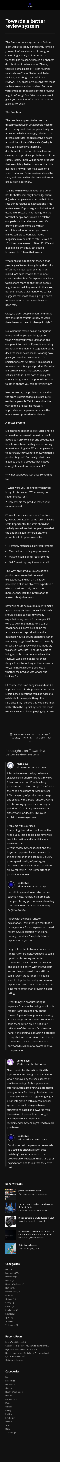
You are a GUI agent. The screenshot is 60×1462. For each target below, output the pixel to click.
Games (8, 1280)
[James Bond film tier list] (10, 1194)
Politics (8, 1306)
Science (8, 1314)
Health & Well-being (14, 1284)
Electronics (10, 1276)
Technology (14, 738)
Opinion (31, 734)
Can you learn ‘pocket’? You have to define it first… (35, 1205)
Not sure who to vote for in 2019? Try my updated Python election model (36, 1233)
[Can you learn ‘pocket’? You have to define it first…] (10, 1208)
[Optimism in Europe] (10, 1248)
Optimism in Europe (27, 1245)
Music (7, 1295)
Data (7, 1269)
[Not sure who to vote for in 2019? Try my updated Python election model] (10, 1235)
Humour (9, 1288)
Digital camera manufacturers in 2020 (36, 1217)
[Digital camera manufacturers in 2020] (10, 1221)
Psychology (43, 734)
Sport (7, 1317)
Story (7, 1321)
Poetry (8, 1302)
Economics (19, 734)
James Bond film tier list (29, 1190)
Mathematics (10, 1291)
